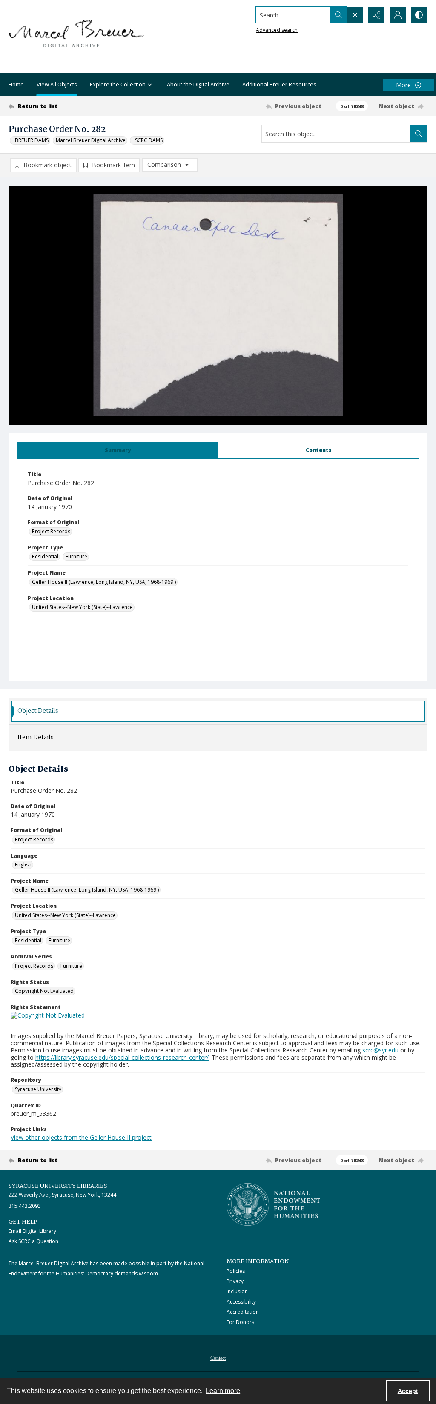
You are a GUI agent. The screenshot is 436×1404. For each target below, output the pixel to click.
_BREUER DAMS (31, 140)
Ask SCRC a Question (33, 1241)
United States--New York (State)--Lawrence (82, 607)
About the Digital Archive (198, 84)
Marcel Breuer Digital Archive (91, 140)
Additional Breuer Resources (279, 84)
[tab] (117, 450)
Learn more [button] (223, 1390)
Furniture (76, 556)
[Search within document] (418, 133)
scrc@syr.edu (380, 1050)
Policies (236, 1271)
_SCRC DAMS (148, 140)
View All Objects (57, 84)
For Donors (240, 1322)
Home (16, 84)
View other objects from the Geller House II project (81, 1137)
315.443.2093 (25, 1206)
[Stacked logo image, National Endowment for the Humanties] (273, 1204)
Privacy (235, 1281)
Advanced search (277, 30)
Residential (45, 556)
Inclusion (237, 1291)
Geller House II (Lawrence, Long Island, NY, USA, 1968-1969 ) (104, 582)
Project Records (51, 531)
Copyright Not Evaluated (44, 991)
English (23, 864)
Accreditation (243, 1311)
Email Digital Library (32, 1231)
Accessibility (241, 1301)
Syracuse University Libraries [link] (58, 1186)
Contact (218, 1358)
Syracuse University (38, 1089)
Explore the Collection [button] (118, 84)
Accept (408, 1390)
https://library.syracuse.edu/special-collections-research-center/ (122, 1057)
